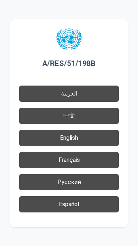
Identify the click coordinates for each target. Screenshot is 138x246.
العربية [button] (69, 93)
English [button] (69, 137)
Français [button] (69, 159)
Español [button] (69, 204)
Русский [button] (69, 182)
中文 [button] (69, 115)
